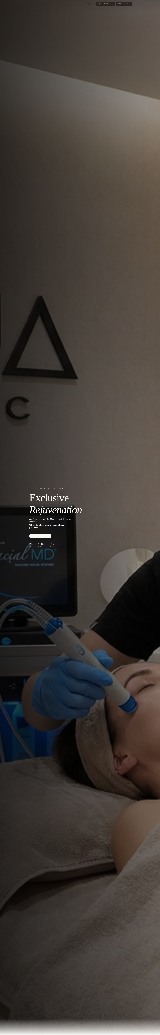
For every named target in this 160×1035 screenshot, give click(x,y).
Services (43, 4)
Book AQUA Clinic (123, 4)
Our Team (61, 4)
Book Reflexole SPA (105, 4)
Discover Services (40, 536)
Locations (70, 4)
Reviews (79, 4)
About (53, 4)
